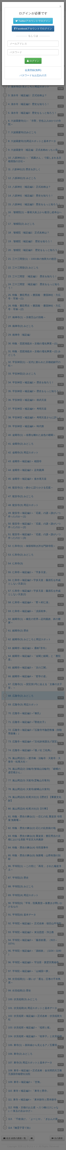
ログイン (34, 60)
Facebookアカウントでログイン (33, 28)
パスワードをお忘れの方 (33, 75)
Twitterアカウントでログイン (34, 20)
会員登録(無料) (33, 70)
